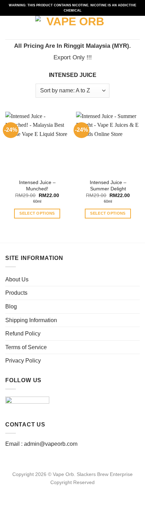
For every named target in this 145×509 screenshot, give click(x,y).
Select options (37, 213)
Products (16, 293)
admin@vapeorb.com (50, 444)
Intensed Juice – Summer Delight (108, 185)
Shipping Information (31, 320)
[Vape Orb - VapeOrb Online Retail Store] (72, 27)
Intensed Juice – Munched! (37, 185)
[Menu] (9, 27)
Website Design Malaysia (73, 490)
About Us (17, 279)
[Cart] (136, 27)
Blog (11, 306)
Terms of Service (26, 347)
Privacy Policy (23, 361)
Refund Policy (22, 334)
